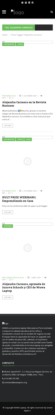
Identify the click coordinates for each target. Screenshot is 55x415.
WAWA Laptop (20, 407)
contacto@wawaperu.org (16, 382)
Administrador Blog (15, 278)
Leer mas (7, 126)
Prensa (20, 44)
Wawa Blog (11, 96)
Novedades (8, 226)
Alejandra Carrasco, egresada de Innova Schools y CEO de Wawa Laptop (23, 287)
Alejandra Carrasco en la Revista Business (24, 103)
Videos (28, 139)
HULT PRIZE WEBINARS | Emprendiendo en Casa (19, 198)
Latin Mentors (9, 44)
